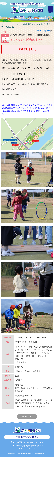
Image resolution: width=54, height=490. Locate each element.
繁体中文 (41, 17)
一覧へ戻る (26, 416)
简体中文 (31, 17)
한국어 (22, 17)
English (13, 17)
